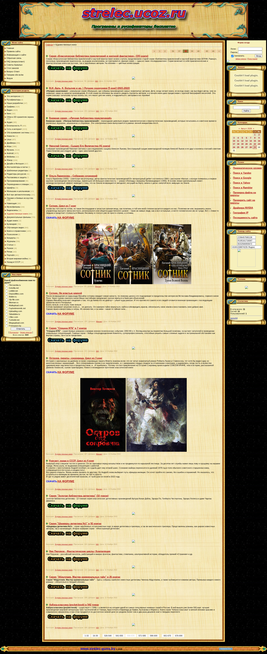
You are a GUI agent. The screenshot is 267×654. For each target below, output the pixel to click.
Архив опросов (26, 332)
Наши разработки (15, 103)
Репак (9, 252)
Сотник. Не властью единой (65, 293)
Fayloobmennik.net (17, 308)
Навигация (12, 203)
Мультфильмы (13, 207)
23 (259, 144)
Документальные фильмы (19, 217)
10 (234, 141)
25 (238, 147)
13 (246, 141)
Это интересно (13, 96)
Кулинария (12, 224)
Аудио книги (12, 221)
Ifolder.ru (13, 297)
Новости (11, 136)
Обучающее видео (15, 227)
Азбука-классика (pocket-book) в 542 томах (74, 604)
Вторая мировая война (17, 258)
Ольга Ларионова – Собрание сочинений (73, 175)
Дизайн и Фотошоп (15, 164)
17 (234, 144)
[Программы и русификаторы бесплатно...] (246, 266)
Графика (11, 106)
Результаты (14, 332)
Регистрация (252, 59)
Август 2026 (246, 128)
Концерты (11, 238)
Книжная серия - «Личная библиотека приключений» (80, 118)
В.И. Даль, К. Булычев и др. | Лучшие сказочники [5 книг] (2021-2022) (89, 88)
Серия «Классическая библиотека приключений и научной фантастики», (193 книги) (98, 56)
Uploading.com (15, 311)
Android (10, 153)
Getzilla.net (14, 288)
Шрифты (11, 188)
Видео (9, 110)
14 (251, 141)
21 (251, 144)
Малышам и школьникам (18, 191)
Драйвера (11, 143)
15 (255, 141)
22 (255, 144)
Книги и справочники (16, 231)
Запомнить (239, 56)
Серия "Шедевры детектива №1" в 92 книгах (75, 523)
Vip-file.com (14, 299)
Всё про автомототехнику (19, 195)
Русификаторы (14, 100)
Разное (10, 248)
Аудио (9, 122)
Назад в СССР (13, 262)
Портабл (11, 255)
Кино (9, 113)
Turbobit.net (14, 320)
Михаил (98, 286)
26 (242, 147)
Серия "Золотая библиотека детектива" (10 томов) (78, 495)
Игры (9, 146)
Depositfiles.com (16, 294)
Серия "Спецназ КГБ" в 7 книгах (68, 328)
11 (238, 141)
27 (246, 147)
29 (255, 147)
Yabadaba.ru (14, 314)
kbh (96, 81)
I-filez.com (13, 317)
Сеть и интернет (14, 129)
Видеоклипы (12, 210)
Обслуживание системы (18, 132)
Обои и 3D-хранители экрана (20, 117)
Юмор (9, 160)
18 (238, 144)
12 (242, 141)
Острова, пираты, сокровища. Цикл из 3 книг (75, 358)
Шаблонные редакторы (17, 170)
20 (246, 144)
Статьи (10, 245)
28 (251, 147)
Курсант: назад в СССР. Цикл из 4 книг (71, 460)
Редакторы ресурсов (16, 174)
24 (234, 147)
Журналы (11, 241)
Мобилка (11, 157)
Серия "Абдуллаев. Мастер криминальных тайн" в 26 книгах (84, 577)
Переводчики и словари (18, 184)
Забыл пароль (241, 59)
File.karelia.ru (15, 285)
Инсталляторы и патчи (17, 167)
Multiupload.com (16, 305)
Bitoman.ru (13, 302)
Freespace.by (15, 326)
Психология (12, 234)
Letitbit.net (13, 291)
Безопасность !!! (14, 126)
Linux (9, 139)
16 (259, 141)
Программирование (16, 181)
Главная (49, 45)
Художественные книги (17, 214)
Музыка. (10, 150)
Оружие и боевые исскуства (20, 198)
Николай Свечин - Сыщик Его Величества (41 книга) (79, 146)
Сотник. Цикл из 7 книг (62, 205)
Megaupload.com (16, 323)
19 (242, 144)
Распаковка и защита (16, 177)
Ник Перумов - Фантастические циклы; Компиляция (79, 551)
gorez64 (234, 318)
